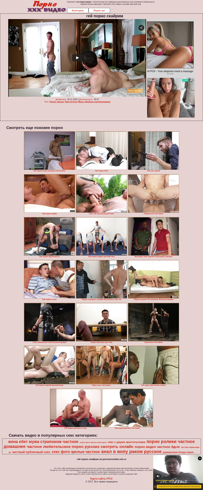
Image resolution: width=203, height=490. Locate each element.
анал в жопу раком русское (131, 451)
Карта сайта (97, 478)
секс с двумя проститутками (126, 442)
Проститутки (71, 102)
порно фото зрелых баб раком (93, 442)
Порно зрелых (57, 102)
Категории (78, 10)
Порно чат (99, 10)
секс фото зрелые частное (76, 452)
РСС (110, 478)
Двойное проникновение (97, 102)
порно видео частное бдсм (157, 447)
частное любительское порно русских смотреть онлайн (80, 446)
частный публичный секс (31, 452)
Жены (81, 102)
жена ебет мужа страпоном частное (43, 441)
